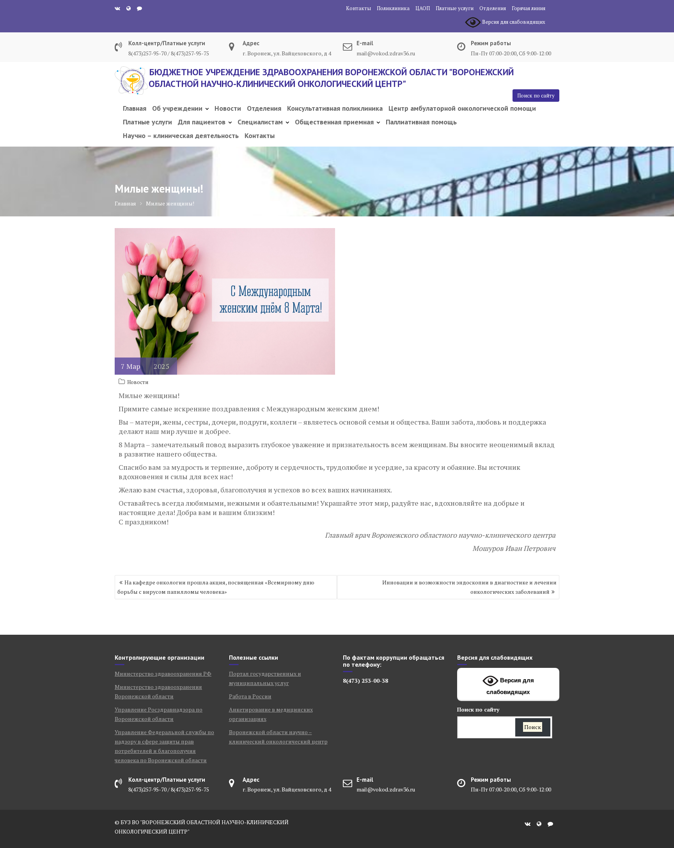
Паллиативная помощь (421, 121)
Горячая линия (528, 8)
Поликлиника (393, 8)
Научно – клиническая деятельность (181, 135)
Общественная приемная (334, 121)
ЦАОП (422, 8)
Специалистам (260, 121)
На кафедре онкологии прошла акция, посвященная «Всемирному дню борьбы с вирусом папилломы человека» (215, 587)
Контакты (358, 8)
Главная (134, 108)
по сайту (478, 709)
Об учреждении (177, 108)
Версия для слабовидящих (510, 686)
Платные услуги (455, 8)
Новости (228, 108)
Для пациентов (201, 121)
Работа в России (250, 696)
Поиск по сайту (536, 95)
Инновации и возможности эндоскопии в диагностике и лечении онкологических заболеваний (469, 587)
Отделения (492, 8)
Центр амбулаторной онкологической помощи (462, 108)
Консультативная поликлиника (335, 108)
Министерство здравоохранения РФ (163, 673)
